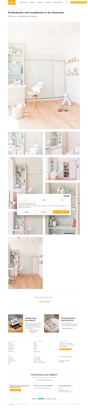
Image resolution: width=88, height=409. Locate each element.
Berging (35, 348)
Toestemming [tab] (26, 199)
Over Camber (10, 357)
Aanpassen (43, 212)
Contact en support (37, 357)
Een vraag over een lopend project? (39, 362)
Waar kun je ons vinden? (38, 360)
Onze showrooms (11, 359)
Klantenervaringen (11, 348)
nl (67, 2)
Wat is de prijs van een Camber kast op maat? (66, 344)
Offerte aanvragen (37, 359)
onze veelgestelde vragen (46, 379)
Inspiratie (32, 2)
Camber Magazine (11, 344)
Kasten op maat (23, 2)
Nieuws (9, 362)
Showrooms (40, 2)
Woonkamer (36, 346)
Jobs (9, 364)
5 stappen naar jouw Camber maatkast (65, 343)
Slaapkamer (36, 344)
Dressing (35, 343)
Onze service (48, 2)
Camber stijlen (10, 346)
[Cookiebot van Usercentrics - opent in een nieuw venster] (64, 196)
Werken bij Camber (57, 2)
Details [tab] (44, 199)
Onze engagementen (11, 360)
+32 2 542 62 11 (61, 388)
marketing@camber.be (46, 388)
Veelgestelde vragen (62, 346)
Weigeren (27, 212)
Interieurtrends (10, 351)
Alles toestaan (61, 212)
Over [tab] (62, 199)
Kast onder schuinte (37, 351)
